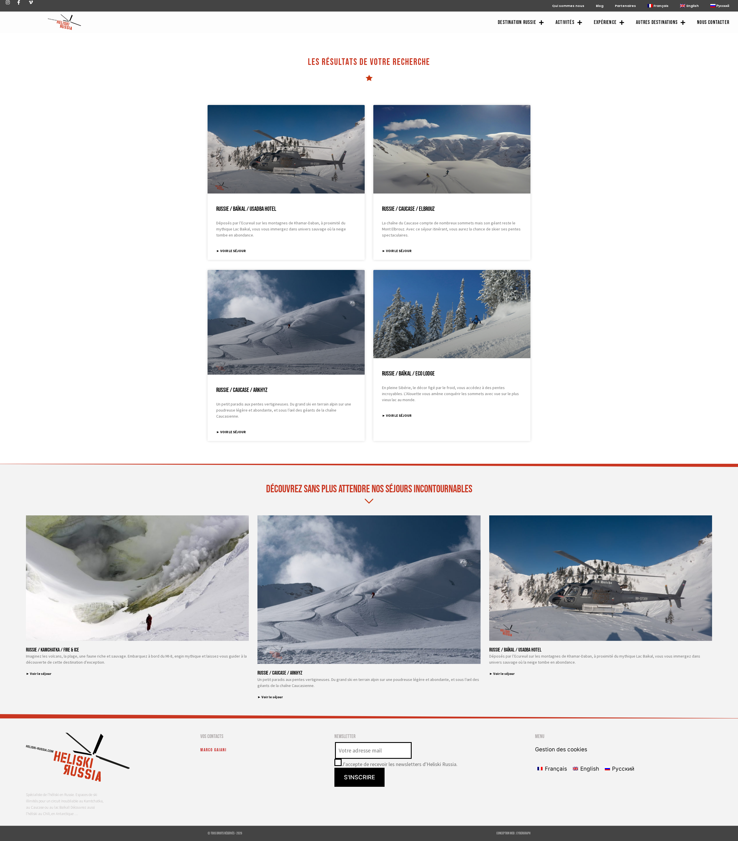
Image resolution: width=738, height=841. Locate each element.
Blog (599, 5)
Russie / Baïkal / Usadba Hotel (246, 209)
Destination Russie (517, 22)
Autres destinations (657, 22)
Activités (565, 22)
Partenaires (625, 5)
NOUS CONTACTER (713, 22)
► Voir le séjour (231, 251)
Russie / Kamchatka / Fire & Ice (52, 650)
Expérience (605, 22)
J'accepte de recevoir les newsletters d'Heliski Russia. (400, 764)
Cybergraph (523, 833)
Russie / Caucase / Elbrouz (408, 209)
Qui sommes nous (568, 5)
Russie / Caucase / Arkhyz (242, 390)
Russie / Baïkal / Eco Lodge (408, 373)
